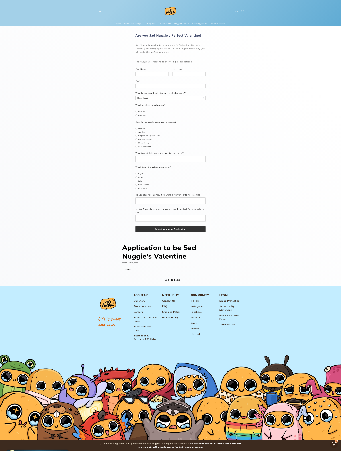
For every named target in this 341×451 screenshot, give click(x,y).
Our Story (139, 300)
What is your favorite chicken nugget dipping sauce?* (160, 93)
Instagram (196, 306)
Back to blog (172, 279)
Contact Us (168, 300)
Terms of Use (227, 324)
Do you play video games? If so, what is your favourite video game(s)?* (168, 195)
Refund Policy (170, 317)
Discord (195, 334)
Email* (138, 81)
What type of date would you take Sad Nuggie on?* (159, 153)
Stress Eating (143, 143)
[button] (100, 11)
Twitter (195, 328)
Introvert (141, 112)
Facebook (196, 312)
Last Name (177, 69)
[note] (170, 53)
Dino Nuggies (143, 184)
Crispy (140, 177)
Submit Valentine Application (170, 229)
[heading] (170, 35)
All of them (142, 188)
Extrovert (142, 115)
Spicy (140, 181)
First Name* (141, 69)
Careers (138, 312)
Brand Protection (229, 300)
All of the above (144, 146)
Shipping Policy (171, 312)
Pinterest (196, 317)
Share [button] (128, 269)
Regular (141, 174)
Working (141, 132)
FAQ (164, 306)
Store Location (142, 306)
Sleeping (141, 128)
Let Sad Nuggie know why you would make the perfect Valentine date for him (170, 211)
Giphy (194, 323)
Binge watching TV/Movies (149, 136)
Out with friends (144, 139)
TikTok (195, 300)
